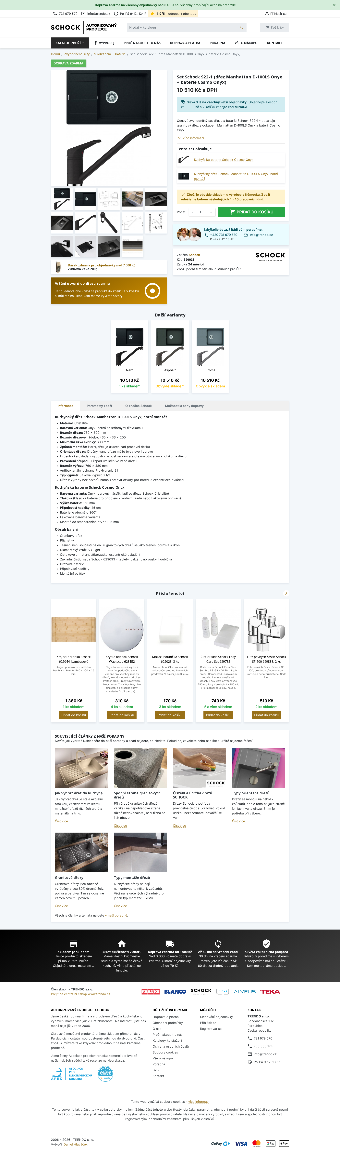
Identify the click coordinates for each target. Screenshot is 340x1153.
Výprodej (103, 43)
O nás (157, 1029)
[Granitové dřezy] (81, 853)
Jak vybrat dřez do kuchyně (79, 793)
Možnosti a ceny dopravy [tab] (184, 406)
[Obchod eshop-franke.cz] (150, 992)
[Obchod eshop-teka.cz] (270, 991)
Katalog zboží (69, 43)
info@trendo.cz (95, 13)
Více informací (193, 138)
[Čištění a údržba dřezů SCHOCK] (199, 768)
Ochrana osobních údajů (171, 1046)
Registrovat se (211, 1029)
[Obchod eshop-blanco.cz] (175, 991)
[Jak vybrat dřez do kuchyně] (81, 768)
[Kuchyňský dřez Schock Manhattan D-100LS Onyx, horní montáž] (183, 176)
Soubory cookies (165, 1052)
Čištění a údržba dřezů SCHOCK (192, 795)
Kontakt (274, 43)
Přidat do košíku (251, 212)
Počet (181, 212)
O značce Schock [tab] (138, 406)
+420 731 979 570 (223, 235)
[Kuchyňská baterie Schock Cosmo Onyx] (183, 159)
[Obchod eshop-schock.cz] (201, 992)
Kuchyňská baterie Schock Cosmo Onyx (223, 160)
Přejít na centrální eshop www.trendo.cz (80, 994)
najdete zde (227, 5)
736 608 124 (263, 1046)
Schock (194, 255)
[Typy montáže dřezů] (140, 853)
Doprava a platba (185, 43)
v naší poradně (116, 915)
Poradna (217, 43)
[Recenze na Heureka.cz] (105, 1076)
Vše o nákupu (246, 43)
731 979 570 (65, 13)
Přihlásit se (208, 1023)
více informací (198, 1102)
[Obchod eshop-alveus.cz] (245, 992)
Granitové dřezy (69, 877)
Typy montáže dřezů (132, 877)
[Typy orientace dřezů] (258, 768)
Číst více (61, 821)
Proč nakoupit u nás (142, 43)
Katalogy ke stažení (167, 1040)
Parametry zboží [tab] (99, 406)
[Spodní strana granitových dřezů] (140, 768)
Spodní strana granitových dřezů (137, 795)
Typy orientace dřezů (251, 793)
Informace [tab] (65, 406)
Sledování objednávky (216, 1017)
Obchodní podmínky (168, 1023)
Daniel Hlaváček (76, 1144)
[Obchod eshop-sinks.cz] (222, 992)
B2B (156, 1070)
